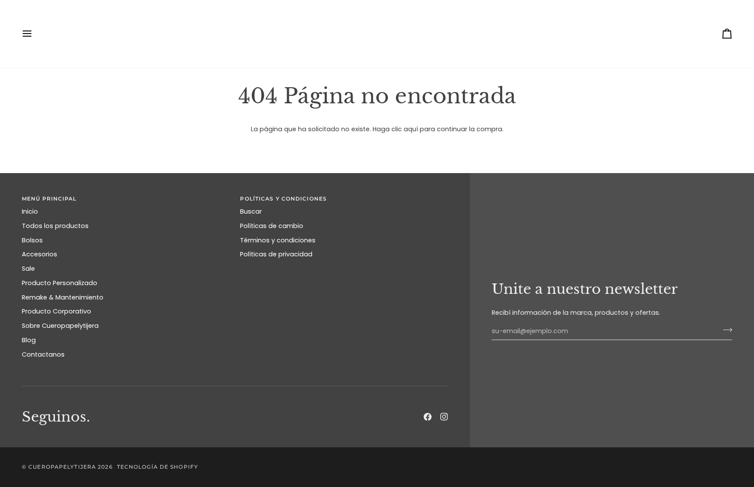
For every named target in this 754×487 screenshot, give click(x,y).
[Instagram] (444, 417)
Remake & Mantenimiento (62, 297)
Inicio (30, 211)
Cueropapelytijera (62, 466)
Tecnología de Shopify (157, 466)
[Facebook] (428, 417)
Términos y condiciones (277, 240)
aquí (411, 129)
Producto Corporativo (56, 311)
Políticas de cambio (271, 225)
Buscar (251, 211)
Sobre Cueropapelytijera (60, 325)
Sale (28, 268)
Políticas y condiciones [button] (283, 198)
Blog (29, 340)
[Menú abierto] (35, 34)
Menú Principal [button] (49, 198)
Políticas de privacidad (276, 254)
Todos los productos (55, 225)
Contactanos (43, 354)
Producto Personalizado (59, 283)
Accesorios (39, 254)
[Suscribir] (725, 330)
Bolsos (32, 240)
